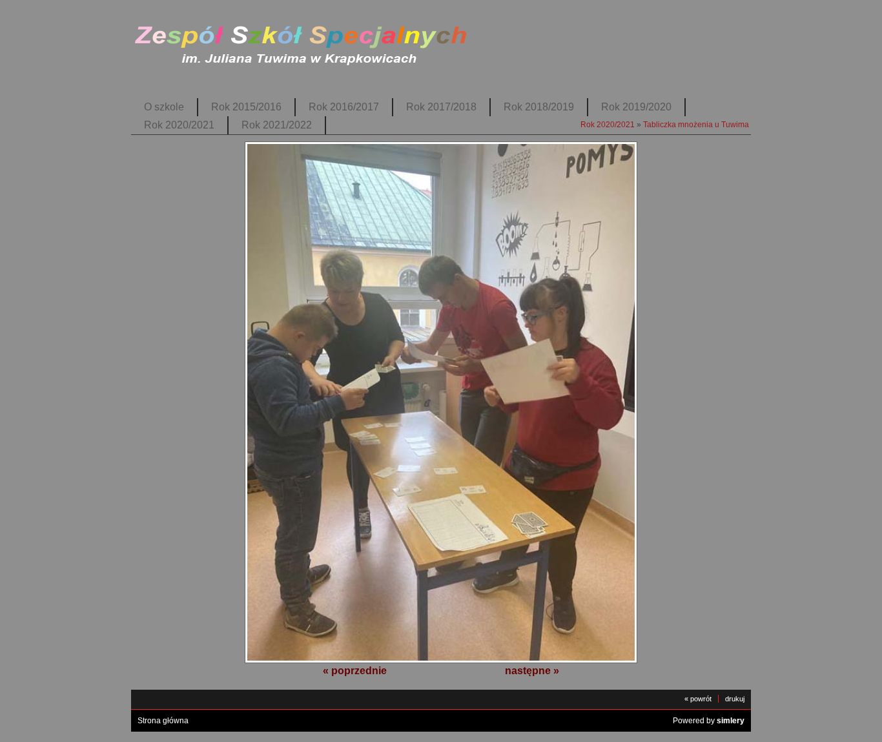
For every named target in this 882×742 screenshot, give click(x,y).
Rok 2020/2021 (179, 124)
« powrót (698, 699)
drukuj (734, 699)
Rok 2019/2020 (636, 106)
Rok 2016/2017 (344, 106)
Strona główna (163, 720)
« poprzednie (355, 670)
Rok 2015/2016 (246, 106)
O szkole (164, 106)
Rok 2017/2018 (441, 106)
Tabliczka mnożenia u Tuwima (696, 124)
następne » (532, 670)
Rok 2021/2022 (276, 124)
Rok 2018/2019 (539, 106)
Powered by (708, 720)
